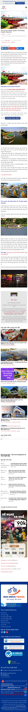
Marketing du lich (22, 709)
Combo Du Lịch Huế (5, 626)
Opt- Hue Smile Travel (6, 422)
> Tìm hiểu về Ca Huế (6, 174)
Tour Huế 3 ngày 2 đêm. (6, 618)
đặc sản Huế (15, 61)
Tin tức (9, 34)
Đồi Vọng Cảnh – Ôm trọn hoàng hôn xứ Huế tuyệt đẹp (13, 455)
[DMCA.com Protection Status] (5, 676)
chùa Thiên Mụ (15, 106)
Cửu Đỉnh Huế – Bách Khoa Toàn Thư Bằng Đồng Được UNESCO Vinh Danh (18, 498)
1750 (14, 383)
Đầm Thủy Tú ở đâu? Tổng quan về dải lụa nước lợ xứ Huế (17, 478)
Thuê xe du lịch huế (5, 622)
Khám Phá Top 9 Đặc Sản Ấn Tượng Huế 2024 (13, 381)
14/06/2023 (14, 431)
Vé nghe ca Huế (4, 620)
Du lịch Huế (3, 612)
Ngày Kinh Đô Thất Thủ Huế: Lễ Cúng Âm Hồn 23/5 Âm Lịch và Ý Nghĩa (13, 343)
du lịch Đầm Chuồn (19, 313)
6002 (19, 422)
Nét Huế (4, 42)
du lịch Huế (11, 311)
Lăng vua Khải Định (6, 108)
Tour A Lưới (3, 624)
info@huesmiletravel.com (9, 673)
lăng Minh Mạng (16, 108)
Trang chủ (3, 34)
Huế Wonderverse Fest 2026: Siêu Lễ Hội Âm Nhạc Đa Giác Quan (19, 464)
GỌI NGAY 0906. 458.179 (13, 118)
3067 (14, 345)
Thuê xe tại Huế (5, 569)
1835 (14, 402)
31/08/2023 (15, 422)
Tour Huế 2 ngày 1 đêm (6, 616)
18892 (19, 431)
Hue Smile (4, 345)
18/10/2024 (10, 402)
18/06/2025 (10, 345)
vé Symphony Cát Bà (6, 571)
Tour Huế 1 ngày (5, 566)
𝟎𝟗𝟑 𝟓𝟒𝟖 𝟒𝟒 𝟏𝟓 (5, 675)
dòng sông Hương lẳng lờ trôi (13, 110)
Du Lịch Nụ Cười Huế (6, 431)
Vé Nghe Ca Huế (5, 560)
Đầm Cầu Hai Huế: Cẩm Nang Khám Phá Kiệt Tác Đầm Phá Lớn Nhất (17, 471)
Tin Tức (8, 42)
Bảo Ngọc (8, 40)
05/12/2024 (10, 383)
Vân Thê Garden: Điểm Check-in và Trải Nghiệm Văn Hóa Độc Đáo (12, 400)
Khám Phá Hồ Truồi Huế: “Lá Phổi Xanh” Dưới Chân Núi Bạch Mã (17, 485)
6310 (13, 42)
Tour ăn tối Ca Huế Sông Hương (9, 563)
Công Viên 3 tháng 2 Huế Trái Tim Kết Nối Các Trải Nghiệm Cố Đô (18, 492)
